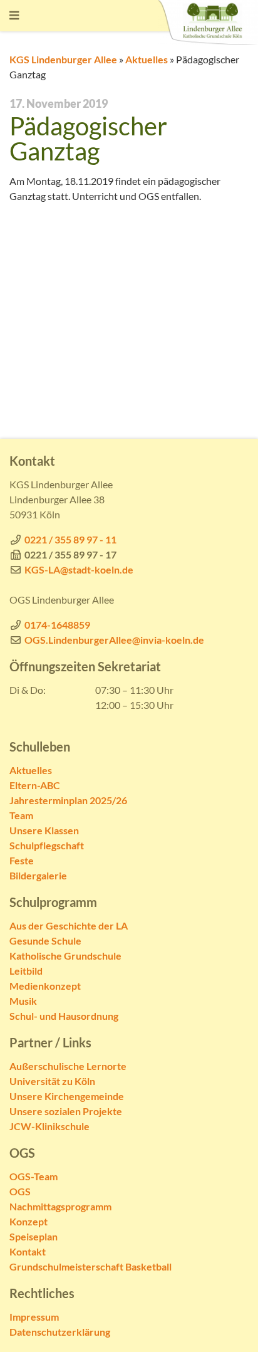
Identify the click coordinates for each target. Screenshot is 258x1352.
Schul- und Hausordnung (63, 1016)
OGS (20, 1191)
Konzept (28, 1221)
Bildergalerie (38, 875)
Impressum (34, 1317)
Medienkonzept (45, 986)
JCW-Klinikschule (49, 1126)
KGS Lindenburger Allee (63, 59)
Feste (21, 860)
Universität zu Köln (52, 1081)
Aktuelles (146, 59)
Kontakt (27, 1251)
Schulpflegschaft (46, 845)
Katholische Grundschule (65, 956)
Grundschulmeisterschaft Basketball (90, 1266)
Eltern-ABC (34, 785)
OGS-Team (33, 1176)
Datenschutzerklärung (59, 1332)
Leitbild (26, 971)
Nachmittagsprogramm (60, 1206)
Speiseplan (33, 1236)
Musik (23, 1001)
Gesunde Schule (45, 940)
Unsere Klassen (44, 830)
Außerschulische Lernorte (67, 1066)
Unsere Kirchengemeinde (66, 1096)
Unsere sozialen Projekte (65, 1111)
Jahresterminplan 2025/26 (68, 800)
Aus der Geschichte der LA (68, 925)
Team (21, 815)
